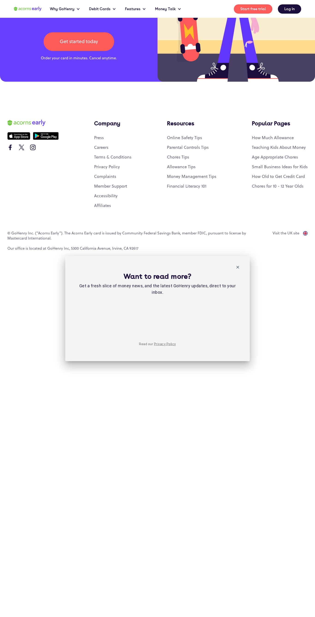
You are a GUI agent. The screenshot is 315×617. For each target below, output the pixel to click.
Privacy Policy (165, 344)
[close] (238, 268)
